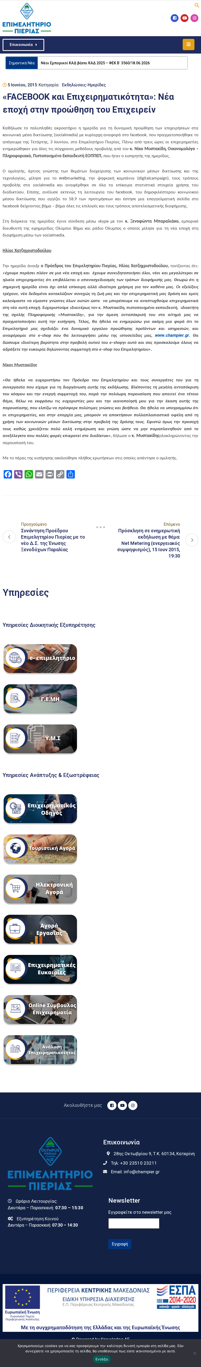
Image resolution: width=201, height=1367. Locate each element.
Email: (135, 1171)
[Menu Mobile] (188, 44)
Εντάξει (102, 1359)
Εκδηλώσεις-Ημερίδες (84, 84)
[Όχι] (194, 1353)
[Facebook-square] (174, 18)
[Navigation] (100, 527)
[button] (197, 4)
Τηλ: (134, 1163)
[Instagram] (194, 18)
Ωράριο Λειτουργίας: (37, 1201)
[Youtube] (184, 18)
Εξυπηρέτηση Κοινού (38, 1218)
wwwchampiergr (172, 335)
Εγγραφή (120, 1244)
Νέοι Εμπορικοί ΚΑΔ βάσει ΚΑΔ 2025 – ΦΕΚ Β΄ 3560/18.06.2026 (95, 63)
